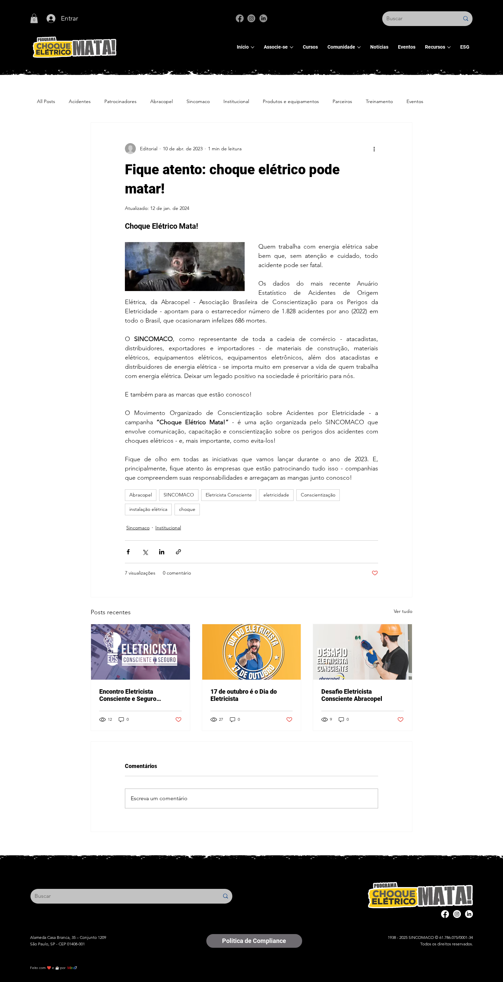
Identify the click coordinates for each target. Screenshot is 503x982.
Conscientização (318, 495)
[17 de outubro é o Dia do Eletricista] (251, 652)
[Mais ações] (374, 148)
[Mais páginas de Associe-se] (291, 47)
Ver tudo (403, 611)
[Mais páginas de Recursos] (449, 47)
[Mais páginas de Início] (252, 47)
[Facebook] (240, 18)
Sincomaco (198, 101)
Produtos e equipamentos (291, 101)
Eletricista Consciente (229, 495)
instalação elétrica (148, 509)
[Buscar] (465, 18)
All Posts (46, 101)
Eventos (415, 101)
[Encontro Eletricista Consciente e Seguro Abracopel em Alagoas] (140, 652)
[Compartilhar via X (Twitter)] (145, 552)
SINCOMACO (179, 495)
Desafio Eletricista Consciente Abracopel (351, 695)
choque (187, 509)
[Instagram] (251, 18)
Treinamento (379, 101)
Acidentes (80, 101)
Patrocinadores (120, 101)
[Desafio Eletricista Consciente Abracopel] (362, 652)
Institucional (236, 101)
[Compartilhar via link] (178, 552)
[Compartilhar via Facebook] (128, 552)
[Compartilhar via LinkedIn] (161, 552)
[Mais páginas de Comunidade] (359, 47)
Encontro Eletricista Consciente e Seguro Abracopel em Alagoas (130, 695)
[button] (34, 18)
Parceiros (342, 101)
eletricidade (276, 495)
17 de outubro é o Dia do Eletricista (243, 695)
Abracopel (161, 101)
